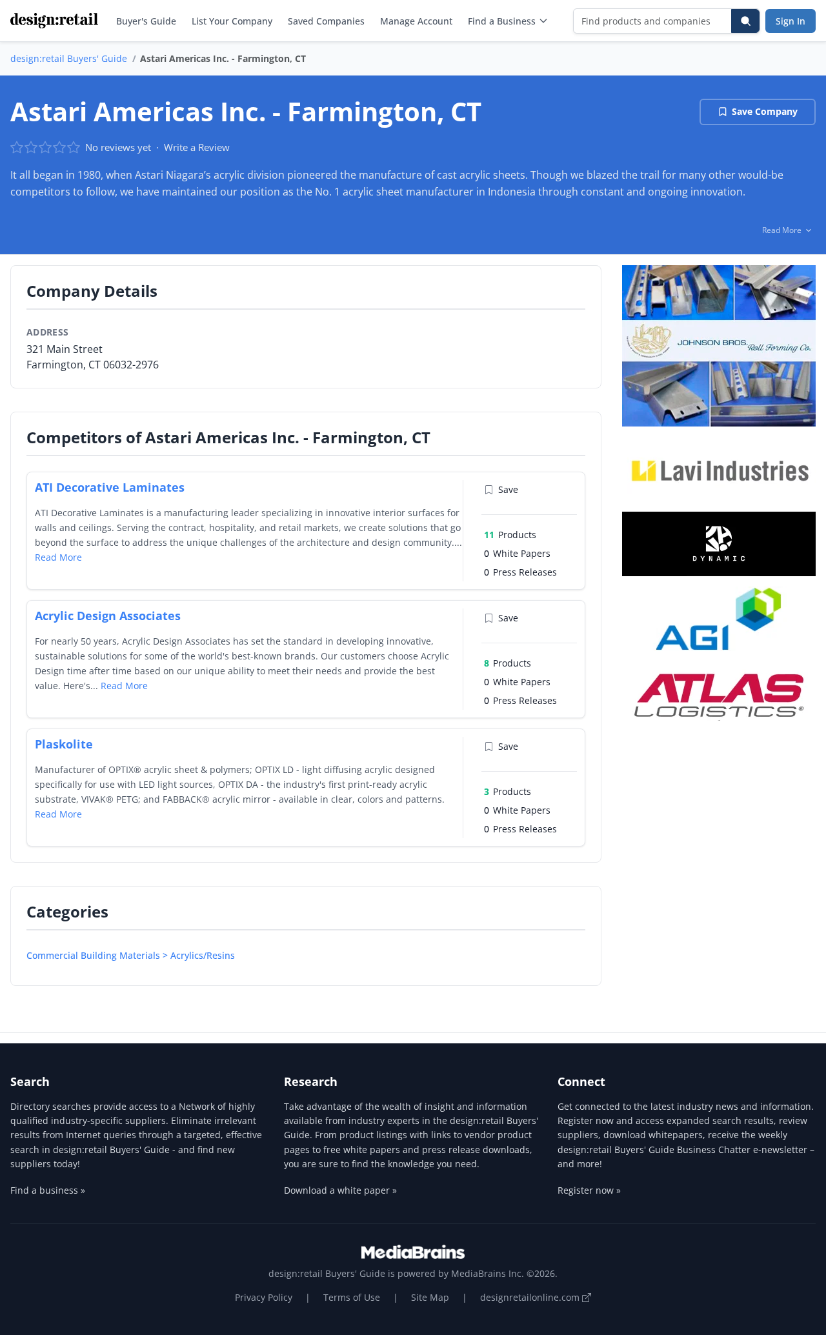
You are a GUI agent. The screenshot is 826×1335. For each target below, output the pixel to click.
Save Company (765, 111)
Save (508, 489)
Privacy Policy (263, 1297)
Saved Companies (326, 21)
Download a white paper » (340, 1190)
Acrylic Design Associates (108, 615)
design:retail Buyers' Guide (68, 58)
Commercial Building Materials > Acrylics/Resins (130, 955)
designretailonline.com (531, 1297)
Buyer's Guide (146, 21)
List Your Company (232, 21)
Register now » (589, 1190)
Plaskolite (64, 744)
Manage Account (416, 21)
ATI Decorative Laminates (110, 487)
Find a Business (502, 21)
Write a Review (197, 147)
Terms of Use (351, 1297)
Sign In (790, 21)
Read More (58, 557)
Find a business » (47, 1190)
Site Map (430, 1297)
